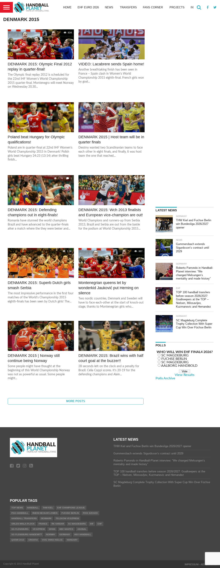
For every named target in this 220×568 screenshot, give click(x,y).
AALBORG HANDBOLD (179, 365)
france (43, 524)
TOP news (17, 507)
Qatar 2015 (17, 540)
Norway (50, 534)
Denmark (46, 518)
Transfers (128, 7)
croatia (33, 540)
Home (67, 7)
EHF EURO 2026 (88, 7)
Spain (52, 529)
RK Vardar (58, 524)
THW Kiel (48, 507)
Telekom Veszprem (67, 518)
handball (33, 507)
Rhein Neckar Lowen (44, 513)
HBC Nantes (66, 529)
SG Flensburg (20, 529)
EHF (100, 524)
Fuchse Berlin (70, 513)
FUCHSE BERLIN (174, 359)
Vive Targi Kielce (52, 540)
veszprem (39, 529)
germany (64, 534)
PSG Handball (19, 513)
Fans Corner (153, 7)
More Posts (75, 401)
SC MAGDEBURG (175, 355)
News (109, 7)
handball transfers (24, 518)
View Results (184, 375)
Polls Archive (165, 378)
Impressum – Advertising (201, 564)
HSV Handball (82, 534)
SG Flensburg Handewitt (26, 534)
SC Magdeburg (77, 524)
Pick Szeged (90, 513)
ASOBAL (81, 529)
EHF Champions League (71, 507)
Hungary (72, 540)
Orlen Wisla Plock (23, 524)
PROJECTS (177, 7)
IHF (91, 524)
